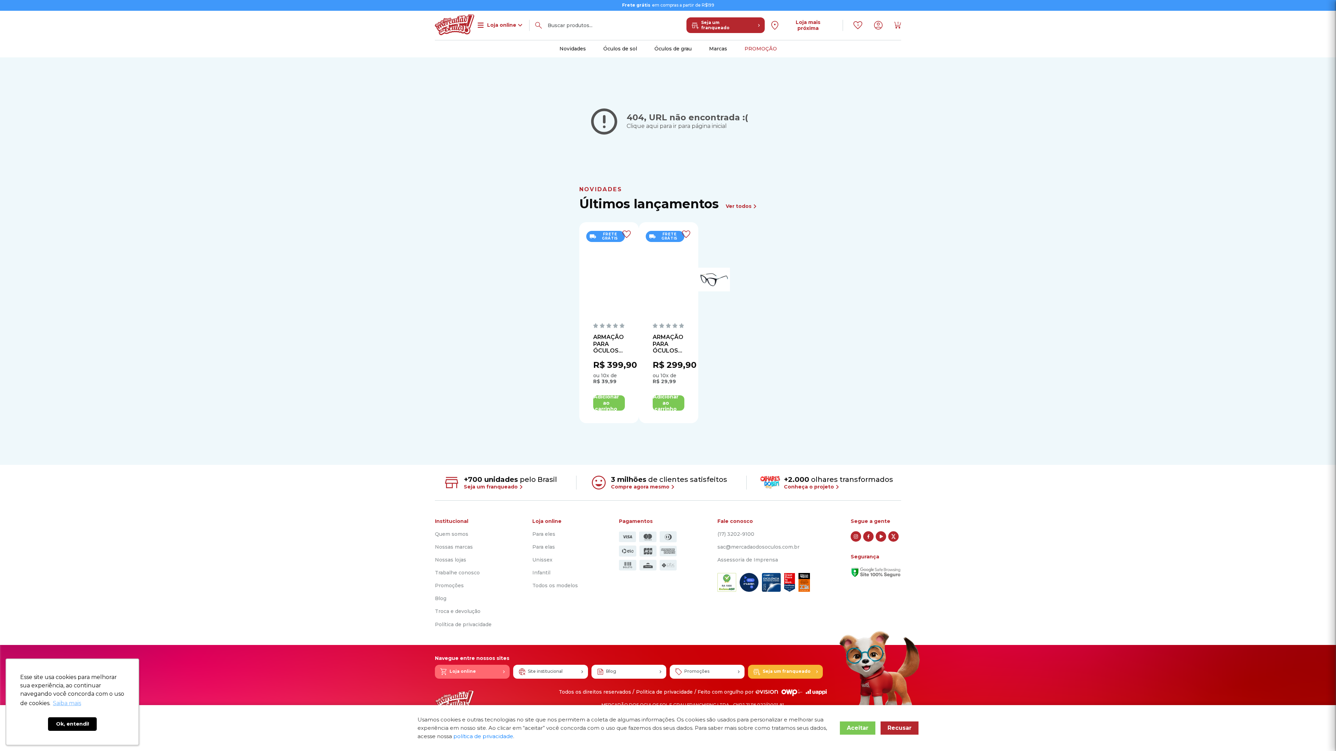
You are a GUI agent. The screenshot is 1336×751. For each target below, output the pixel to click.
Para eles (543, 534)
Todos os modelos (555, 586)
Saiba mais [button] (67, 703)
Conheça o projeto (809, 487)
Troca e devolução (457, 611)
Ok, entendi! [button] (72, 724)
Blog (440, 598)
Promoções (449, 586)
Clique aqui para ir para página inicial (677, 126)
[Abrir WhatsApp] (1318, 733)
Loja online (463, 671)
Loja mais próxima (808, 25)
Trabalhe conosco (457, 573)
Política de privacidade (463, 625)
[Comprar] (609, 403)
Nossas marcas (454, 547)
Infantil (541, 573)
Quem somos (451, 534)
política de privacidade (483, 736)
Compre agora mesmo (641, 487)
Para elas (543, 547)
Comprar (609, 403)
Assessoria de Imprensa (747, 560)
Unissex (542, 560)
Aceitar (857, 728)
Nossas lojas (450, 560)
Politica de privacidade (664, 692)
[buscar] (538, 25)
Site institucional (545, 671)
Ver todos (739, 206)
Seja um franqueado (715, 25)
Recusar (900, 728)
